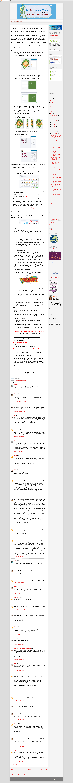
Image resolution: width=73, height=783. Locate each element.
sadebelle (15, 723)
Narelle (15, 569)
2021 (51, 100)
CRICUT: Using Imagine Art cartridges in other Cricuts (56, 136)
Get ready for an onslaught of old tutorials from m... (55, 204)
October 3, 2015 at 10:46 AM (19, 609)
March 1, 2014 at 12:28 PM (19, 535)
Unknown (15, 539)
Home (29, 769)
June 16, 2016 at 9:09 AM (19, 746)
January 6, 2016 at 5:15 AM (19, 634)
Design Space (20, 380)
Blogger (54, 779)
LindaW (15, 455)
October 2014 (54, 119)
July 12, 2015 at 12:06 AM (19, 582)
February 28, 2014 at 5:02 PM (19, 465)
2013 (51, 212)
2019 (51, 104)
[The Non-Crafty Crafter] (55, 272)
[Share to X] (17, 378)
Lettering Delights (52, 218)
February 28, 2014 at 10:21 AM (20, 401)
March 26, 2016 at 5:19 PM (19, 719)
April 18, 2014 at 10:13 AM (19, 556)
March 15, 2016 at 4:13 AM (19, 700)
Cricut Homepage (53, 35)
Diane (15, 405)
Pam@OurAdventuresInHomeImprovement (22, 648)
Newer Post (14, 769)
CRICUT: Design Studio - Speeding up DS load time (56, 189)
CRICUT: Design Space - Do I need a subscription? (56, 158)
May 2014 (53, 128)
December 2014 (54, 115)
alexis (15, 674)
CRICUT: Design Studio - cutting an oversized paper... (56, 166)
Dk (14, 428)
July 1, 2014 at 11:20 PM (18, 575)
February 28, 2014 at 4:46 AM (19, 389)
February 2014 (54, 133)
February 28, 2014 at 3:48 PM (19, 451)
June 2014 (53, 126)
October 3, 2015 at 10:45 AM (19, 601)
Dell (14, 415)
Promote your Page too (55, 273)
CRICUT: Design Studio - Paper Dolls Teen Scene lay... (56, 197)
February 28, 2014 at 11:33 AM (20, 411)
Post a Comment (16, 764)
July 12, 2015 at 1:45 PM (18, 593)
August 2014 (54, 122)
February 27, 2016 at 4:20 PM (19, 692)
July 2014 (53, 124)
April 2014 (53, 130)
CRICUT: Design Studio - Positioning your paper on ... (56, 178)
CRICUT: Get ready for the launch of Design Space (55, 148)
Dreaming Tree (52, 216)
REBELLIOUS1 (17, 597)
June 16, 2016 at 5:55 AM (19, 733)
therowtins (16, 696)
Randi (15, 469)
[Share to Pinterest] (19, 378)
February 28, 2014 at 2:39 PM (19, 436)
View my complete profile (54, 320)
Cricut (15, 380)
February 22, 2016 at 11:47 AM (20, 670)
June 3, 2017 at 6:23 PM (18, 761)
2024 (51, 95)
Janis (15, 440)
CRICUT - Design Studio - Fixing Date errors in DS (56, 185)
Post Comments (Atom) (21, 772)
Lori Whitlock (51, 221)
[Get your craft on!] (55, 248)
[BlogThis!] (16, 378)
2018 (51, 106)
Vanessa (15, 384)
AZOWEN (16, 750)
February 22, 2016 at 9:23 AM (19, 659)
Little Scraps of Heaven (54, 219)
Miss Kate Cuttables (53, 222)
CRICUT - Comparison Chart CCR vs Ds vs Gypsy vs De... (55, 162)
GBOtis (15, 626)
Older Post (44, 769)
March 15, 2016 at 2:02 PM (19, 708)
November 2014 (54, 117)
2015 (51, 111)
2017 (51, 108)
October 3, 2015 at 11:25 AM (19, 622)
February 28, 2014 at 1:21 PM (19, 424)
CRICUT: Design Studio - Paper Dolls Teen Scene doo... (56, 201)
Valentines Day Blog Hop (56, 207)
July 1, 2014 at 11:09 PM (18, 565)
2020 (51, 102)
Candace (15, 560)
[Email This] (15, 378)
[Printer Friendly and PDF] (12, 379)
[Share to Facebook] (18, 378)
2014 (51, 113)
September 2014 (54, 120)
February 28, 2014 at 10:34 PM (20, 475)
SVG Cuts (51, 224)
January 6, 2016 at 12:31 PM (19, 644)
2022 (51, 98)
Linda (15, 479)
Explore (24, 380)
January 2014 (54, 210)
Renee (15, 393)
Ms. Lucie (15, 497)
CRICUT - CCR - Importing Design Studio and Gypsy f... (55, 193)
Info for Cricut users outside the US (16, 21)
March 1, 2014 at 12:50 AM (19, 493)
